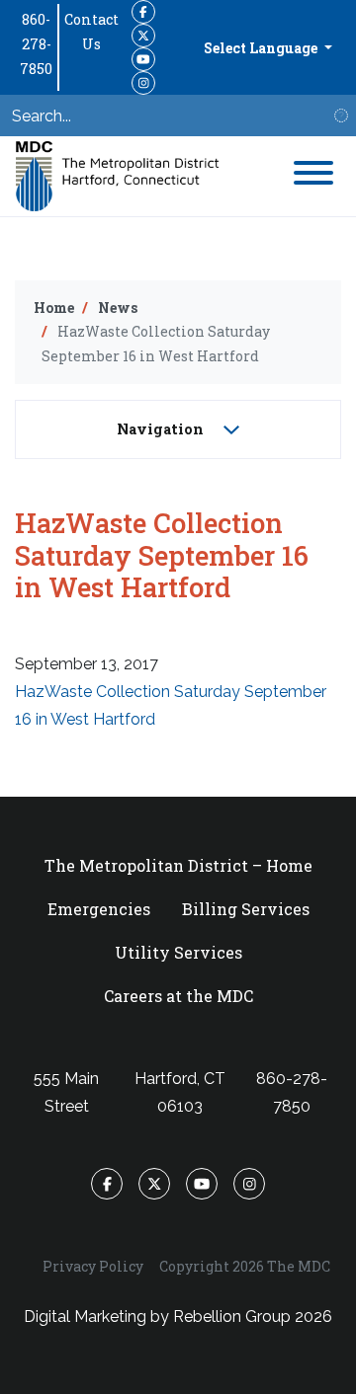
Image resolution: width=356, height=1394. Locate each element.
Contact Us (91, 31)
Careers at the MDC (178, 995)
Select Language (262, 48)
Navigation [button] (162, 429)
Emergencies (98, 908)
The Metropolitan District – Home (178, 865)
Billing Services (246, 908)
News (117, 307)
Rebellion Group (232, 1316)
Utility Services (178, 952)
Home (54, 307)
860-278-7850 (36, 44)
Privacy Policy (93, 1266)
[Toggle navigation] (313, 176)
